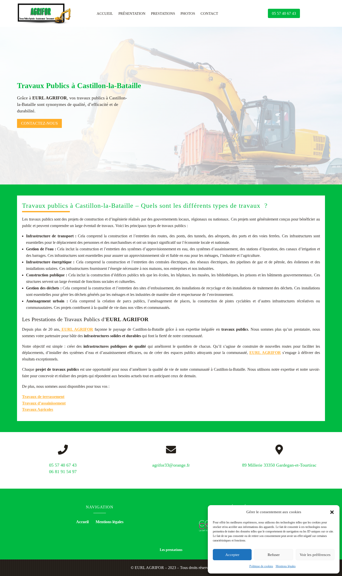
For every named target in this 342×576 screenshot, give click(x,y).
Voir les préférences (315, 555)
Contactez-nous (39, 123)
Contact (209, 14)
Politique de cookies (261, 566)
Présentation (131, 14)
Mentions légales (286, 566)
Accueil (105, 14)
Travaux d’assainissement (44, 403)
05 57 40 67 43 (284, 13)
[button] (331, 512)
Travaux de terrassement (43, 397)
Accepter (232, 555)
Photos (188, 14)
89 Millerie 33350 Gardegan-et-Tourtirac (279, 465)
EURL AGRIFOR (76, 329)
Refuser (274, 555)
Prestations (163, 14)
